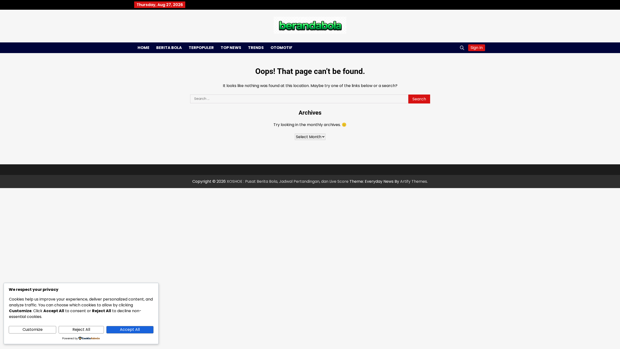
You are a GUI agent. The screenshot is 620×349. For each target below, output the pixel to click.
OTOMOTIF (281, 47)
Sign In (477, 47)
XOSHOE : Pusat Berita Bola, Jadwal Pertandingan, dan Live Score (288, 181)
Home (143, 47)
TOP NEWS (231, 47)
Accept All (130, 329)
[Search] (462, 47)
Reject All (81, 329)
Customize (33, 329)
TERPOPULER (201, 47)
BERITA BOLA (169, 47)
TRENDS (256, 47)
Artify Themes (413, 181)
